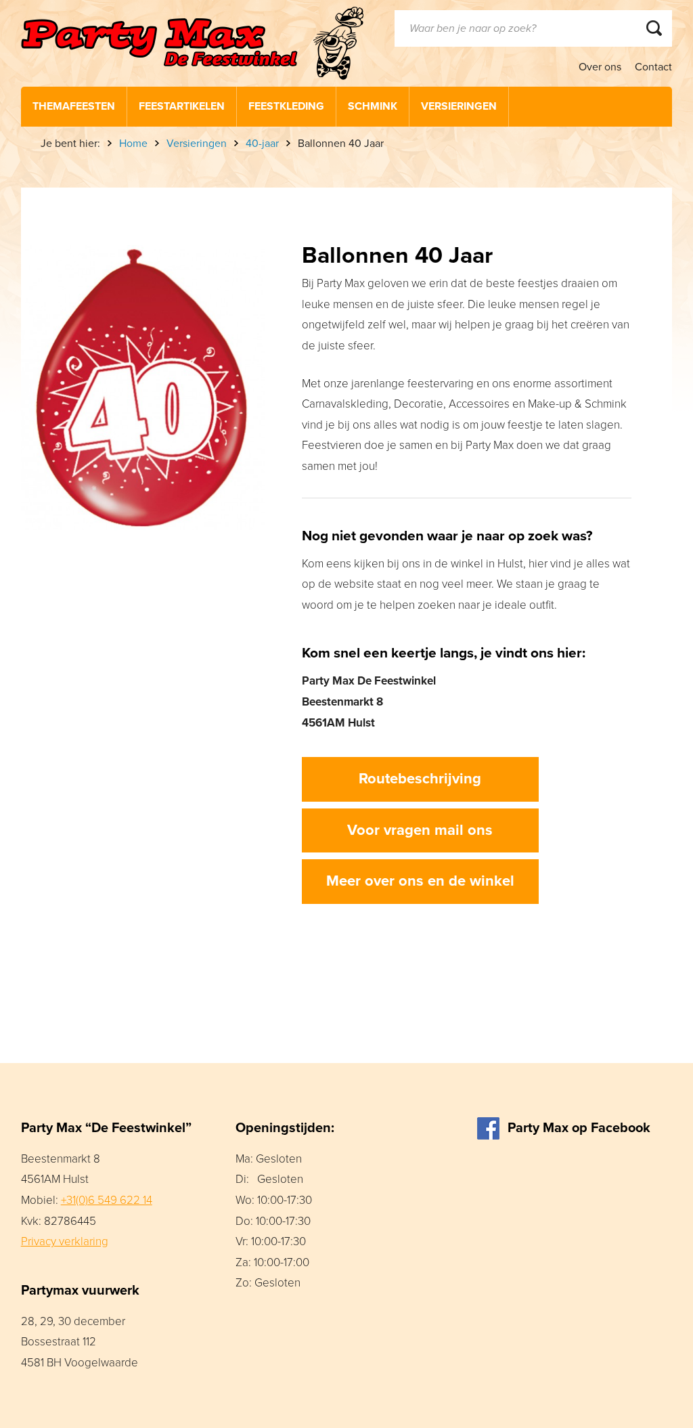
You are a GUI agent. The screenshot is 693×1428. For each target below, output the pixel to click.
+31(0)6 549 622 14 (106, 1200)
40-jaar (262, 143)
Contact (653, 67)
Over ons (600, 67)
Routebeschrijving (420, 778)
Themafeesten (73, 106)
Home (133, 143)
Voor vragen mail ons (420, 830)
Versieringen (459, 106)
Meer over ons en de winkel (420, 881)
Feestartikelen (182, 106)
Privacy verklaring (64, 1241)
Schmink (372, 106)
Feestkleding (286, 106)
